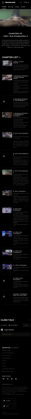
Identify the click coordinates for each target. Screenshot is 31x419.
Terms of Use (6, 350)
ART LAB (10, 7)
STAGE (17, 7)
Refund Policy (6, 358)
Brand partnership (7, 371)
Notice (4, 360)
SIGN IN (26, 2)
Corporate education (8, 368)
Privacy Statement (7, 352)
